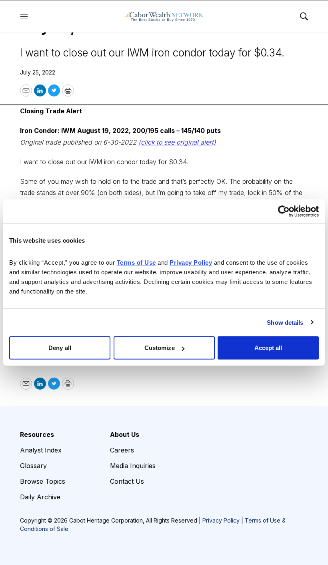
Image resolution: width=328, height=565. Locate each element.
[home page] (164, 16)
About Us (124, 434)
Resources (37, 434)
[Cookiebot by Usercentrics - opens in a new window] (284, 211)
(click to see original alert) (177, 142)
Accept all (268, 347)
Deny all (59, 347)
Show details (285, 322)
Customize (159, 347)
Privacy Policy (221, 520)
